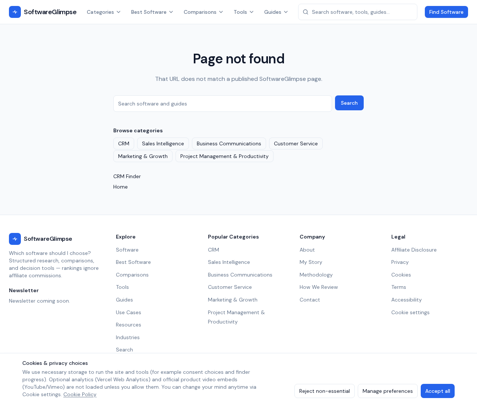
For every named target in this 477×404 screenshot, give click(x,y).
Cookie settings (410, 312)
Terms (398, 287)
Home (120, 186)
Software (127, 249)
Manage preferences (388, 391)
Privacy (400, 262)
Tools (240, 12)
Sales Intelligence (163, 143)
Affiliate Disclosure (414, 249)
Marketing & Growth (143, 156)
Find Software (446, 12)
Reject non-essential (324, 391)
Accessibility (406, 299)
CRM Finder (127, 176)
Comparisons (200, 12)
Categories (100, 12)
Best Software (149, 12)
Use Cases (128, 312)
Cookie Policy (80, 394)
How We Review (319, 287)
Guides (272, 12)
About (307, 249)
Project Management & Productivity (224, 156)
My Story (311, 262)
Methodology (316, 274)
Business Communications (229, 143)
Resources (128, 324)
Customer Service (296, 143)
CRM (123, 143)
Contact (310, 299)
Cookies (401, 274)
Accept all (437, 391)
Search (349, 103)
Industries (128, 337)
